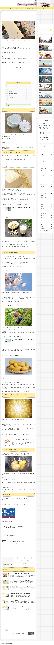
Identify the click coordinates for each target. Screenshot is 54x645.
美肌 (21, 541)
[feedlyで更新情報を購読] (24, 564)
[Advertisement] (18, 18)
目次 (18, 82)
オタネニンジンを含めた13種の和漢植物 (13, 98)
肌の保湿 (24, 541)
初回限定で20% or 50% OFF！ (12, 105)
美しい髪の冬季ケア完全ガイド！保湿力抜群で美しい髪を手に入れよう (45, 124)
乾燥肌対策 (15, 541)
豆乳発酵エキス (9, 91)
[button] (29, 40)
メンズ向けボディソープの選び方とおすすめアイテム (45, 140)
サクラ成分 (8, 95)
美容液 (18, 541)
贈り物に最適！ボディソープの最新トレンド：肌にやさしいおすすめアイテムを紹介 (45, 132)
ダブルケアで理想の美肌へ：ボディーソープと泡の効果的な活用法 (45, 136)
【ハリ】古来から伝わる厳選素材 (12, 93)
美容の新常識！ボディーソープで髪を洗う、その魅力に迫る (45, 128)
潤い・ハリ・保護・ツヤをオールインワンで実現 (15, 85)
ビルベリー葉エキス (10, 97)
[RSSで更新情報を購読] (25, 564)
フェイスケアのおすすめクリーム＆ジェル (8, 541)
